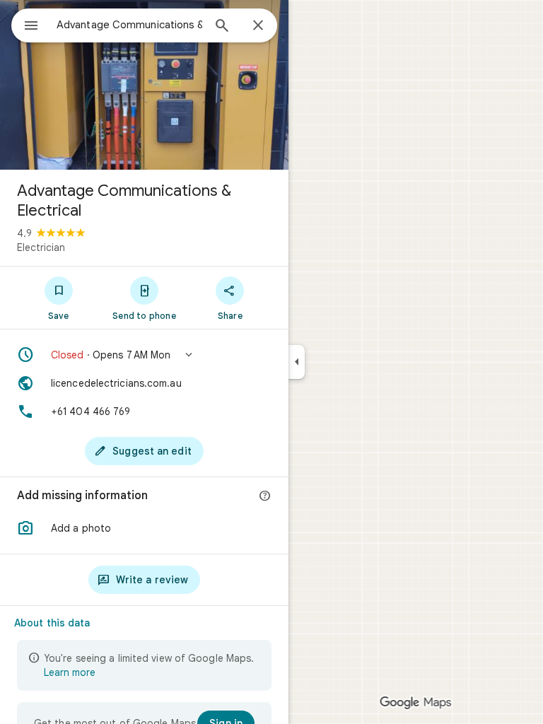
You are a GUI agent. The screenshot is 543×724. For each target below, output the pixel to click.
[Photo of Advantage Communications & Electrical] (144, 85)
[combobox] (129, 24)
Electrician (41, 247)
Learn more (69, 672)
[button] (144, 355)
